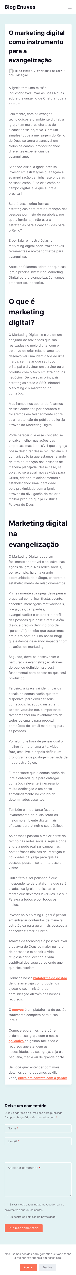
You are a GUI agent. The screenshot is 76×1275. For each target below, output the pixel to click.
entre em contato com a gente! (42, 1078)
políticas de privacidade (41, 1216)
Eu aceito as (33, 1216)
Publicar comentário (24, 1228)
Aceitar (28, 1267)
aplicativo (17, 1041)
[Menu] (70, 7)
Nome (13, 1128)
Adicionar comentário (24, 1168)
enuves (17, 1010)
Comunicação (18, 75)
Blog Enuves (20, 7)
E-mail (13, 1141)
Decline (47, 1267)
